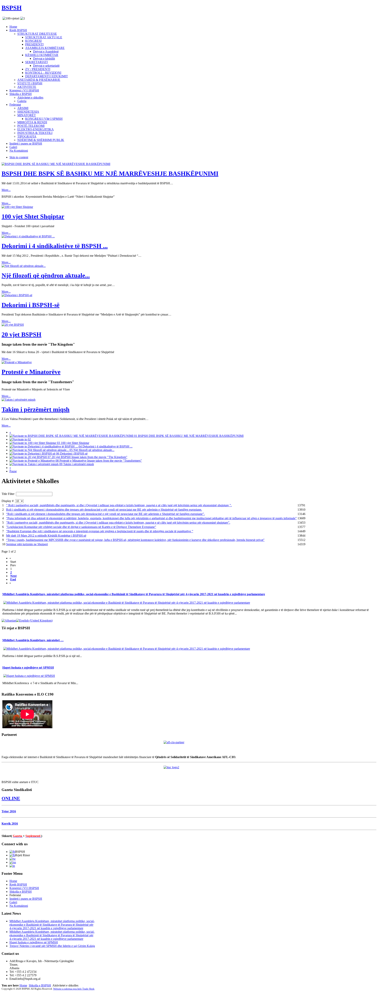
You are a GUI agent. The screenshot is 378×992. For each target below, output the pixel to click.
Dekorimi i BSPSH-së (30, 304)
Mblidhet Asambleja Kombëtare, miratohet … (33, 640)
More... (6, 190)
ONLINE (11, 798)
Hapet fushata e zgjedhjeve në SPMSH (28, 667)
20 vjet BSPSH (21, 334)
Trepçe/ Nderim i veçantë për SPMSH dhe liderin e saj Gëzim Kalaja (52, 946)
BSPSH (12, 7)
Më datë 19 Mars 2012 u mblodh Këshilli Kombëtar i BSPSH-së (46, 535)
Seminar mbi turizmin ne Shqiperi (27, 544)
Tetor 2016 (9, 811)
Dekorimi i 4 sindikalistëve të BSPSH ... (55, 245)
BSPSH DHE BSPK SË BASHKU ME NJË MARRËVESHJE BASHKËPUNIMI (110, 173)
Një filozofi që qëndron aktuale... (46, 275)
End (13, 579)
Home (23, 985)
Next (13, 576)
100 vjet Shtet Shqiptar (33, 216)
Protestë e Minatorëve (31, 371)
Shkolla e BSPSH (40, 985)
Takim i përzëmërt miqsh (35, 409)
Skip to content (18, 157)
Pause (13, 471)
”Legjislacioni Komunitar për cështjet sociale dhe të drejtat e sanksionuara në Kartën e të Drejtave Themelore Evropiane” (81, 527)
